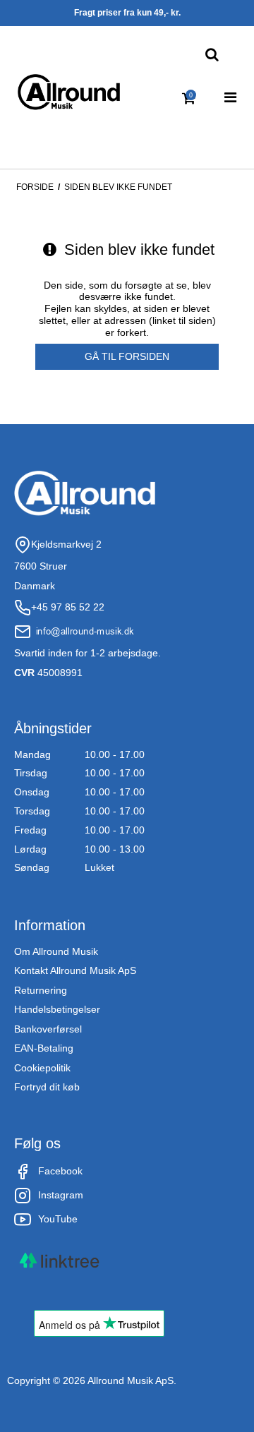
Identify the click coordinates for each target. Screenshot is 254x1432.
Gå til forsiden (127, 356)
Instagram (60, 1195)
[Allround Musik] (69, 92)
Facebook (60, 1171)
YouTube (58, 1219)
